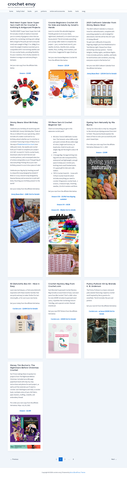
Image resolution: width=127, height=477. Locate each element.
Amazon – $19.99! (101, 152)
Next (114, 459)
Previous (14, 459)
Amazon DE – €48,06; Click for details (63, 210)
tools (77, 11)
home (11, 11)
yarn (36, 11)
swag (83, 11)
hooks (30, 11)
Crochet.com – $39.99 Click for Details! (63, 319)
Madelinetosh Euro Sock (26, 144)
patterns (44, 11)
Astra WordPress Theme (77, 472)
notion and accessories (57, 11)
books (70, 11)
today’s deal (20, 11)
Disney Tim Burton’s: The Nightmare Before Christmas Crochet (24, 367)
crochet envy (21, 4)
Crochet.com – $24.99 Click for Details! (25, 309)
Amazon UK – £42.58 (63, 205)
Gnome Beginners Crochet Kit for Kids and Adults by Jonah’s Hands (63, 25)
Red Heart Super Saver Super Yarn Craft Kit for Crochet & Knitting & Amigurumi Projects (25, 25)
